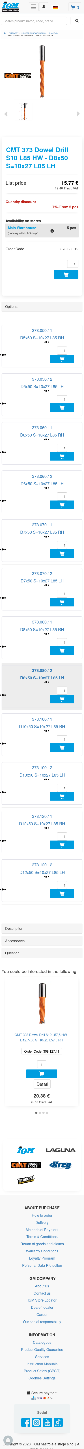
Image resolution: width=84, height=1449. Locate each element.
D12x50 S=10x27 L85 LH (42, 927)
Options (11, 306)
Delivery (42, 1282)
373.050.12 (42, 384)
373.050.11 (42, 330)
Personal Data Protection (42, 1325)
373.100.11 (42, 759)
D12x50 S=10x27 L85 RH (42, 873)
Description (14, 988)
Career (42, 1374)
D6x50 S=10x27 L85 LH (42, 498)
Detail (42, 1144)
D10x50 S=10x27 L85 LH (42, 820)
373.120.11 (42, 866)
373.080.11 (42, 652)
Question (12, 1013)
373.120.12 (42, 920)
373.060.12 (42, 491)
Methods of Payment (42, 1289)
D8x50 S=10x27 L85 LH (42, 713)
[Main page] (5, 33)
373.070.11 (42, 544)
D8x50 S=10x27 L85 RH (42, 659)
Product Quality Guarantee (42, 1409)
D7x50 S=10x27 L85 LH (42, 606)
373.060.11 (42, 437)
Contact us (42, 1353)
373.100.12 (42, 812)
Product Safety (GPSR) (42, 1431)
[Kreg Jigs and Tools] (59, 1225)
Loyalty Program (42, 1318)
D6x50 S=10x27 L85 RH (42, 445)
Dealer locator (42, 1367)
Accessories (15, 1000)
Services (42, 1416)
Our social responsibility (42, 1381)
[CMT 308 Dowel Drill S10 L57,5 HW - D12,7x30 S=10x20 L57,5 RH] (41, 1062)
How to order (42, 1275)
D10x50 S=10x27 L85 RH (42, 766)
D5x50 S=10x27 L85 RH (42, 337)
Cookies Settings (42, 1438)
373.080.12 (42, 705)
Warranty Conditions (42, 1311)
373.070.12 (42, 598)
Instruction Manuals (42, 1423)
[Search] (77, 21)
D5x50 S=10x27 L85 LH (42, 391)
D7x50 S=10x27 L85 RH (42, 552)
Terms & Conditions (42, 1296)
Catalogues (42, 1402)
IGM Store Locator (42, 1360)
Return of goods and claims (42, 1303)
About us (42, 1346)
